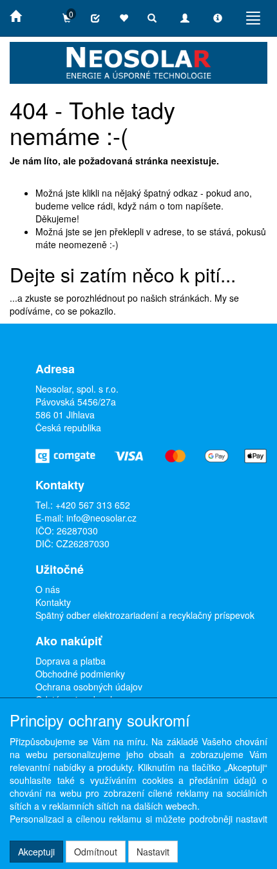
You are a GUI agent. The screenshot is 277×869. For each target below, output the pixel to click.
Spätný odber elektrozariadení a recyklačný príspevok (144, 615)
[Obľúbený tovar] (123, 18)
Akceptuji (36, 851)
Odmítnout (95, 851)
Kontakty (53, 602)
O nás (47, 589)
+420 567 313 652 (92, 504)
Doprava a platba (70, 660)
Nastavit (153, 851)
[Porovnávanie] (95, 18)
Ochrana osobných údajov (88, 686)
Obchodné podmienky (80, 673)
